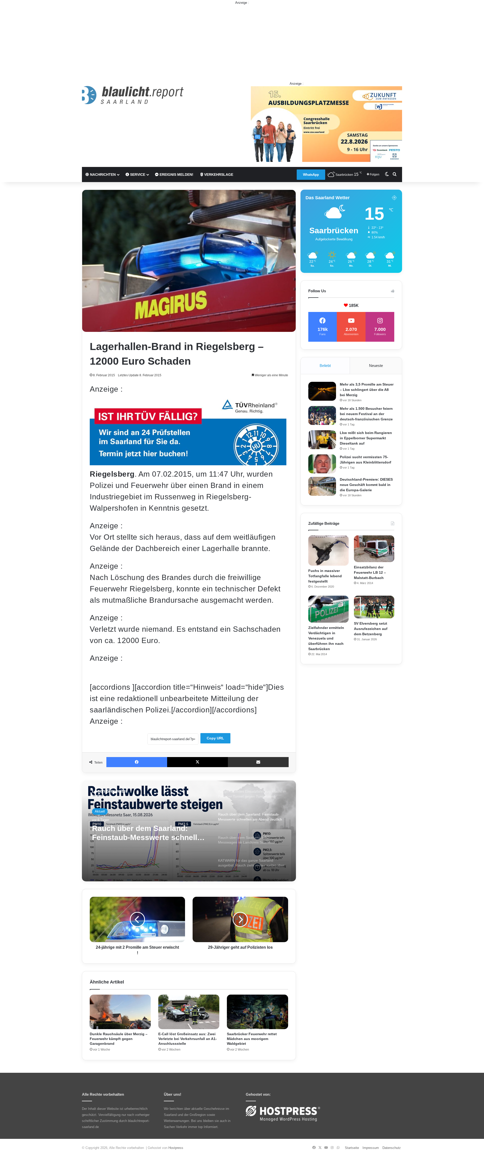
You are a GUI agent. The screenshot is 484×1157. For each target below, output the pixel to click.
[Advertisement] (242, 40)
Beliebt (325, 365)
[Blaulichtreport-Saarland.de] (133, 95)
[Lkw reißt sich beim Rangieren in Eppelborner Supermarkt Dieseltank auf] (322, 439)
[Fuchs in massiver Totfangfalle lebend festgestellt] (328, 550)
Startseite (352, 1148)
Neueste (376, 365)
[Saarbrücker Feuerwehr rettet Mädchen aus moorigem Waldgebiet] (257, 1012)
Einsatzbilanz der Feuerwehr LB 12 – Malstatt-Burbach (370, 572)
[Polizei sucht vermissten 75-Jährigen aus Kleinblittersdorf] (322, 463)
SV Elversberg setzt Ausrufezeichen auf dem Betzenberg (370, 628)
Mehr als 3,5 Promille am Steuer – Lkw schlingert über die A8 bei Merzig (367, 389)
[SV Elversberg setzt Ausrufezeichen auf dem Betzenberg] (374, 607)
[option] (189, 830)
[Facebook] (136, 762)
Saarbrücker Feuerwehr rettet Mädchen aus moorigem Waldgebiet (252, 1039)
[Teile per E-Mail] (258, 762)
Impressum (370, 1148)
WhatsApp (311, 175)
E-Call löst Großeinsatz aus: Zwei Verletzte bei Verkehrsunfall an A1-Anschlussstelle (187, 1039)
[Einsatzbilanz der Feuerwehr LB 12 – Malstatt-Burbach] (374, 548)
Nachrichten (102, 174)
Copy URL (215, 738)
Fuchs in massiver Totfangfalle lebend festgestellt (325, 576)
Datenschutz (391, 1148)
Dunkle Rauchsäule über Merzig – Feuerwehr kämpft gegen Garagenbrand (118, 1039)
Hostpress (175, 1148)
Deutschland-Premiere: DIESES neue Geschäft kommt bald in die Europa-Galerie (366, 484)
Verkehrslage (218, 174)
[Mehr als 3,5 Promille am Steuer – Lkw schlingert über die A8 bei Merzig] (322, 391)
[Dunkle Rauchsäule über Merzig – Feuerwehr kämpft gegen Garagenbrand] (120, 1012)
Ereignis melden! (176, 174)
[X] (197, 762)
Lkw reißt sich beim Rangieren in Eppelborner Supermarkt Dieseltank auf (366, 438)
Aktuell (100, 815)
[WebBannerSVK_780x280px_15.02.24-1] (188, 462)
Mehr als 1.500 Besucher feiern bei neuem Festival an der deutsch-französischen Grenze (366, 414)
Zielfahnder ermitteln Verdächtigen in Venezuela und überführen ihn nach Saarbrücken (326, 638)
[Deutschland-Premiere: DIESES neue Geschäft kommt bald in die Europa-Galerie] (322, 486)
